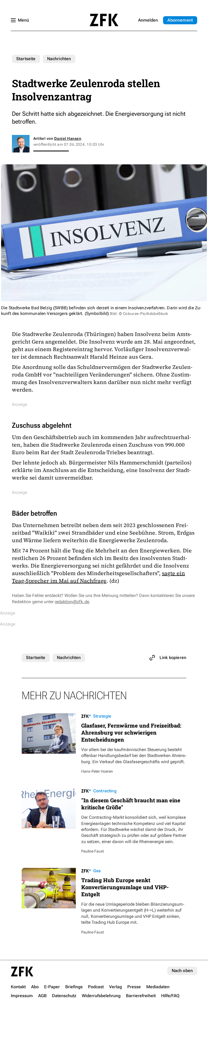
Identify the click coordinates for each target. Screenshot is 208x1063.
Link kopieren (173, 657)
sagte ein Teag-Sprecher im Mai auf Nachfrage (98, 577)
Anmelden (148, 20)
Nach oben (182, 970)
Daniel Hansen (67, 138)
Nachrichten (59, 58)
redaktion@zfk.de (72, 601)
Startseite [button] (104, 20)
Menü (23, 20)
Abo (180, 20)
